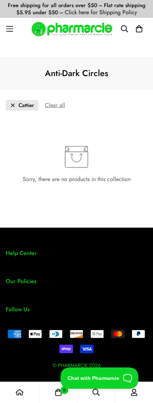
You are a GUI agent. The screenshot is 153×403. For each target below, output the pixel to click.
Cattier (26, 105)
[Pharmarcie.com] (72, 29)
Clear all (55, 105)
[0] (58, 392)
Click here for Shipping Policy (101, 12)
